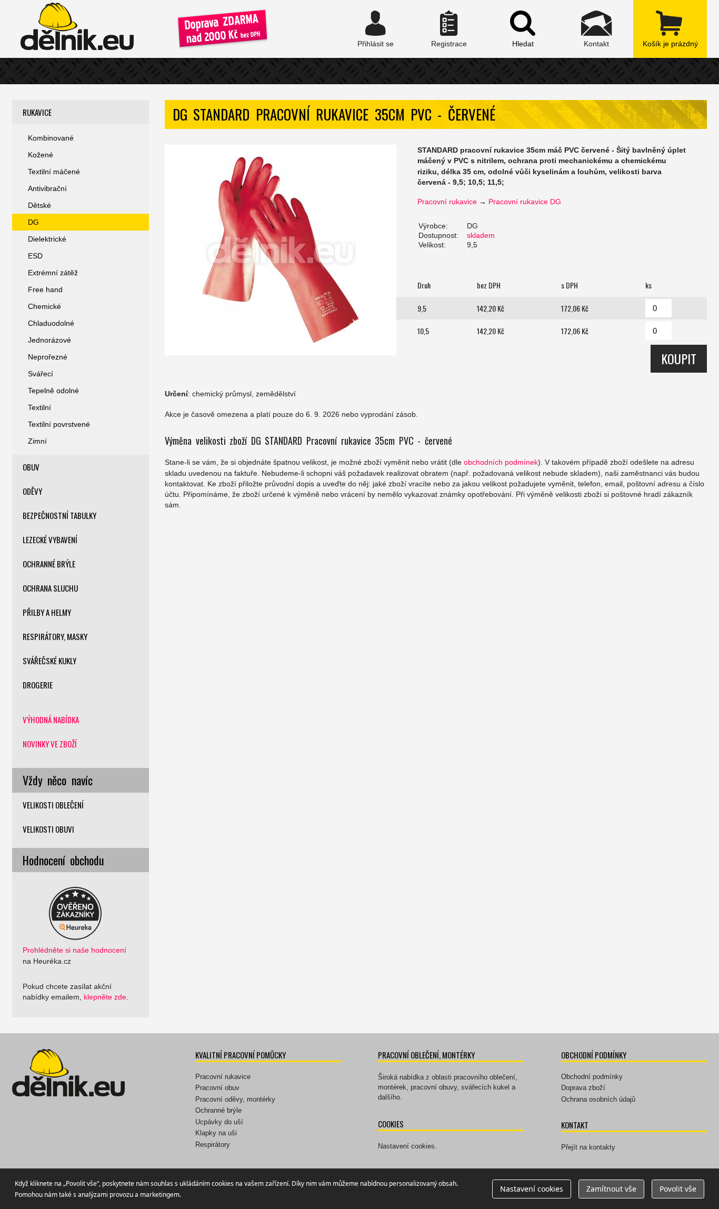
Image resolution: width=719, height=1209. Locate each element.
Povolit (678, 1189)
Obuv (31, 467)
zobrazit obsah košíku (670, 29)
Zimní (37, 441)
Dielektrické (47, 239)
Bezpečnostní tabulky (59, 515)
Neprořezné (47, 357)
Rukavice (37, 112)
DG (33, 222)
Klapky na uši (216, 1133)
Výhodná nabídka (51, 719)
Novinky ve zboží (50, 744)
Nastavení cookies (406, 1146)
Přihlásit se (375, 29)
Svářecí (40, 373)
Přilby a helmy (47, 612)
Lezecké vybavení (50, 539)
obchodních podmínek (501, 462)
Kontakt (596, 29)
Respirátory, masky (55, 636)
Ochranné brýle (49, 563)
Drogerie (38, 685)
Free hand (45, 289)
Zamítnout (611, 1189)
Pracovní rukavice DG (524, 201)
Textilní (39, 407)
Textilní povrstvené (59, 424)
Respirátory (212, 1144)
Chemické (44, 306)
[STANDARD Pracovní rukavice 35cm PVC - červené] (280, 250)
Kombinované (51, 138)
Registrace (449, 29)
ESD (35, 256)
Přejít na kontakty (588, 1147)
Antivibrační (47, 188)
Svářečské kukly (49, 660)
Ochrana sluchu (50, 588)
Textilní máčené (54, 171)
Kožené (40, 155)
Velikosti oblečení (53, 805)
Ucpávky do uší (219, 1122)
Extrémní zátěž (53, 272)
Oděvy (32, 491)
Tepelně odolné (53, 390)
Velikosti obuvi (48, 829)
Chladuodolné (51, 323)
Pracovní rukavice (447, 201)
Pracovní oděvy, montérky (235, 1099)
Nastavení (531, 1189)
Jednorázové (49, 340)
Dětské (39, 205)
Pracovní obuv (217, 1088)
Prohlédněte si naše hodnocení (74, 950)
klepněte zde (105, 997)
